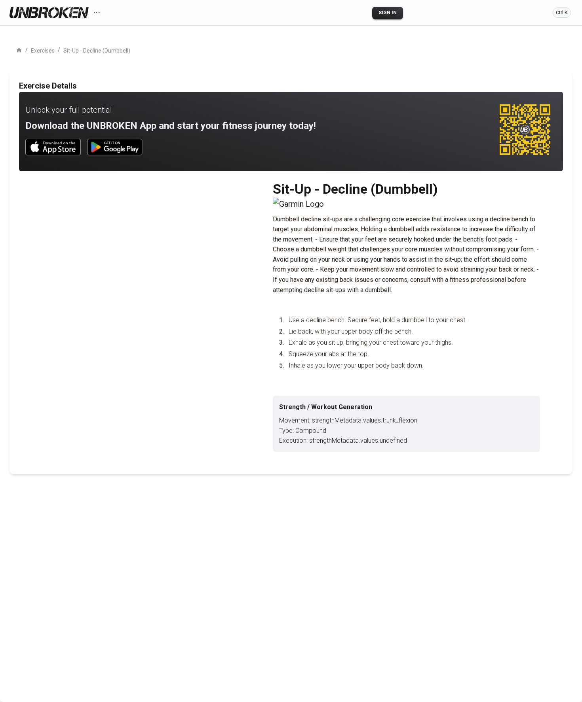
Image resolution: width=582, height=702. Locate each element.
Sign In (387, 12)
